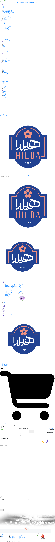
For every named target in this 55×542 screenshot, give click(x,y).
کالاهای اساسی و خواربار (22, 537)
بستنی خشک (4, 52)
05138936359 (6, 115)
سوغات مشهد (4, 35)
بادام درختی (5, 66)
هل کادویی (5, 37)
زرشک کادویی (6, 38)
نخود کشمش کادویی (7, 40)
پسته (3, 64)
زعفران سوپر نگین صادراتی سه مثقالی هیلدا (8, 15)
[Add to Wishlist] (18, 429)
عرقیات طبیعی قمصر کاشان (6, 60)
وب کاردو (1, 541)
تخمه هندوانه (6, 75)
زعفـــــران (2, 6)
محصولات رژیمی (5, 104)
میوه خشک (4, 44)
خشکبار (20, 536)
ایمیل (29, 499)
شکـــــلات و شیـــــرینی (4, 81)
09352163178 (2, 115)
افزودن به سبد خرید (31, 430)
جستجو (1, 370)
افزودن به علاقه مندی (51, 428)
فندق (3, 69)
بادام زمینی (5, 67)
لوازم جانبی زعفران (5, 7)
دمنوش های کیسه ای (5, 59)
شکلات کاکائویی (5, 82)
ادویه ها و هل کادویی (7, 28)
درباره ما (2, 362)
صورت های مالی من (12, 535)
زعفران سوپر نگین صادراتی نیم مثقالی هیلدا (8, 13)
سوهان (5, 97)
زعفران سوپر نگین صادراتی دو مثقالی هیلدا (9, 290)
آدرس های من (12, 536)
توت (3, 50)
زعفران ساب (6, 8)
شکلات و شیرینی (21, 539)
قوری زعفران (6, 9)
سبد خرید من (11, 538)
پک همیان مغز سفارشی (3, 423)
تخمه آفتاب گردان (6, 73)
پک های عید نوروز (6, 34)
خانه (8, 423)
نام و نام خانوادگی (2, 499)
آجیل (7, 423)
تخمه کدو (5, 74)
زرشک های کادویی (6, 25)
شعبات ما (11, 539)
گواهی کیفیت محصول (4, 365)
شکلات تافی (4, 85)
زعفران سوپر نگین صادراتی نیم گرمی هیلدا (8, 10)
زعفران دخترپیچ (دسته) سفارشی (7, 17)
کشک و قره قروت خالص (7, 39)
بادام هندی (5, 68)
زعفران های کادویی (6, 24)
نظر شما (1, 502)
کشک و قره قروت (5, 98)
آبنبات (5, 94)
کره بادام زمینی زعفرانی (6, 18)
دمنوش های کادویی (6, 27)
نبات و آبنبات (4, 92)
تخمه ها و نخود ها (5, 72)
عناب (3, 45)
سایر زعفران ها (5, 19)
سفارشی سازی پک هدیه (4, 364)
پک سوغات (5, 36)
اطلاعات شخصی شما (12, 537)
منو (3, 367)
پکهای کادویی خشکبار (5, 51)
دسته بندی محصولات (4, 280)
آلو (3, 47)
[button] (8, 444)
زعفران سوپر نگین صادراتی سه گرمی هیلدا (9, 287)
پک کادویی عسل (6, 29)
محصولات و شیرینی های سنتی (7, 57)
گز (4, 96)
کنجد (3, 71)
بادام (3, 65)
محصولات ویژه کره (5, 78)
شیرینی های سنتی (5, 88)
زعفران (20, 534)
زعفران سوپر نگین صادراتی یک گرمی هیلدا (8, 11)
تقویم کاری (2, 535)
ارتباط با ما (2, 363)
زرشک (4, 43)
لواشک (4, 103)
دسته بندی (2, 369)
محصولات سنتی (5, 61)
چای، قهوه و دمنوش (5, 58)
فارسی (1, 114)
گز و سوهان (4, 95)
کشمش (4, 46)
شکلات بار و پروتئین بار (6, 87)
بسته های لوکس (5, 22)
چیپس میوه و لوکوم (5, 105)
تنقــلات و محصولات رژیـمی (4, 91)
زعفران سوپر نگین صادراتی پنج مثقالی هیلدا (8, 16)
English (3, 114)
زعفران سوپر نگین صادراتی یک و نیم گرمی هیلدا (9, 12)
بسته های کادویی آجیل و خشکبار (8, 26)
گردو (3, 70)
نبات (5, 93)
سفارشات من (12, 534)
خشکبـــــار (2, 42)
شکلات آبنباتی (4, 86)
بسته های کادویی (3, 21)
